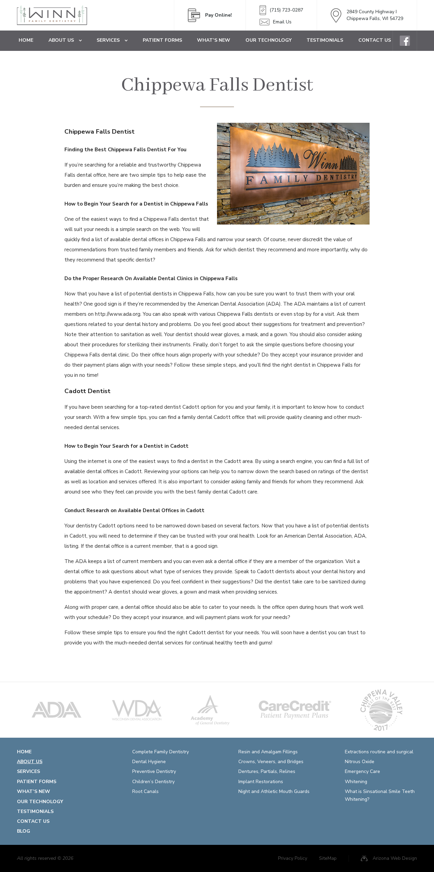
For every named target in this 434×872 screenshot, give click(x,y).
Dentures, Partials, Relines (266, 771)
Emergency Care (362, 771)
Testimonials (325, 40)
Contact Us (374, 40)
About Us (61, 40)
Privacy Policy (292, 858)
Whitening (356, 781)
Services (108, 40)
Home (26, 40)
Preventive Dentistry (154, 771)
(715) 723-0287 (286, 10)
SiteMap (328, 858)
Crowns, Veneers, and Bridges (270, 761)
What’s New (213, 40)
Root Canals (145, 791)
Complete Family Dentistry (160, 752)
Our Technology (268, 40)
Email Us (282, 22)
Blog (23, 831)
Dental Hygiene (149, 761)
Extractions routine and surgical (379, 752)
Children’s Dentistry (153, 781)
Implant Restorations (260, 781)
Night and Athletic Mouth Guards (274, 791)
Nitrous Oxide (359, 761)
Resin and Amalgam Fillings (268, 752)
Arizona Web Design (395, 858)
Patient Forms (162, 40)
